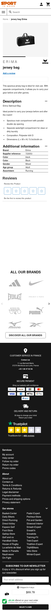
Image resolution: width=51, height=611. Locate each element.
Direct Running (9, 520)
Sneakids (31, 533)
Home (5, 19)
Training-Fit (32, 537)
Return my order (10, 464)
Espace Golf (8, 527)
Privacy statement (11, 502)
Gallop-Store (8, 533)
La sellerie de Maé (11, 547)
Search (16, 12)
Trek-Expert (32, 540)
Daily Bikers (8, 516)
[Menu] (3, 12)
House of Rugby (10, 544)
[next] (49, 304)
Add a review (9, 73)
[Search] (10, 12)
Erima (10, 61)
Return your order (25, 417)
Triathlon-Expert (35, 544)
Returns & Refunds (11, 488)
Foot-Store (7, 530)
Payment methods (11, 495)
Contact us (25, 360)
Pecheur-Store (34, 516)
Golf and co (8, 537)
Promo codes (9, 468)
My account (8, 454)
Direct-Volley (8, 523)
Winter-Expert (33, 554)
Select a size (25, 607)
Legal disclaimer (10, 492)
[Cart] (48, 4)
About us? (7, 478)
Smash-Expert (34, 527)
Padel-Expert (33, 513)
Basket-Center (9, 513)
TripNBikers (33, 547)
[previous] (2, 304)
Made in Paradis (10, 550)
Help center (8, 457)
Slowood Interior (35, 523)
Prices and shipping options (16, 498)
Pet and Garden (34, 520)
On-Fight (6, 557)
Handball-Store (10, 540)
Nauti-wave (8, 554)
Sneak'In (31, 530)
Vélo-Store (32, 550)
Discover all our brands (25, 335)
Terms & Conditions (12, 485)
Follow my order (10, 461)
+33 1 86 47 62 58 (26, 369)
